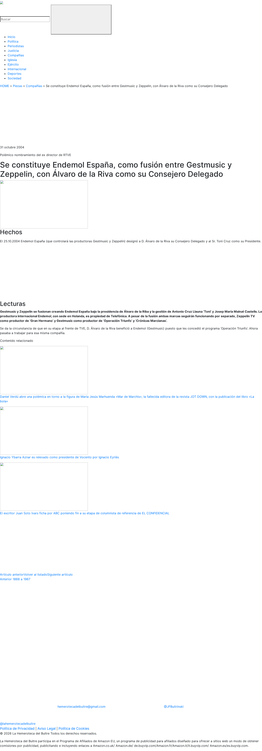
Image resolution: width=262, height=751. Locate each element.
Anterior (15, 579)
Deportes (14, 74)
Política (13, 41)
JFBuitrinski (174, 706)
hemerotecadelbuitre (81, 706)
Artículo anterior (12, 574)
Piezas (17, 86)
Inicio (11, 37)
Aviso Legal (46, 728)
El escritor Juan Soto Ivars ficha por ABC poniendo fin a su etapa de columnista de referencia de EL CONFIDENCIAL (84, 513)
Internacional (17, 69)
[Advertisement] (115, 118)
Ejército (13, 64)
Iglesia (12, 60)
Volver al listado (35, 574)
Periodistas (16, 46)
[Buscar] (81, 20)
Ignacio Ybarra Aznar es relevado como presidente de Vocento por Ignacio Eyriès (59, 457)
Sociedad (14, 78)
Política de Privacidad (17, 728)
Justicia (13, 51)
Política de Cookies (73, 728)
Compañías (16, 55)
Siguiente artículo (60, 574)
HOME (4, 86)
